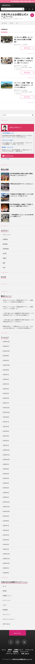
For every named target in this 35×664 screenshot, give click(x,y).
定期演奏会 (6, 248)
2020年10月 (6, 459)
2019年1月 (6, 549)
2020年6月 (6, 473)
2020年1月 (6, 497)
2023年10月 (6, 351)
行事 (4, 267)
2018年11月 (6, 558)
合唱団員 (5, 239)
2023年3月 (6, 360)
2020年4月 (6, 483)
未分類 (25, 44)
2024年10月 (6, 341)
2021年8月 (6, 417)
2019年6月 (6, 530)
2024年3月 (6, 346)
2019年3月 (6, 539)
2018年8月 (6, 572)
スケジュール (6, 234)
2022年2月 (6, 398)
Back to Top (17, 633)
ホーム (4, 586)
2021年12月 (6, 407)
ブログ (4, 605)
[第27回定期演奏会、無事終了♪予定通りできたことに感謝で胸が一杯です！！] (5, 207)
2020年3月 (6, 488)
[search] (22, 9)
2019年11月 (6, 506)
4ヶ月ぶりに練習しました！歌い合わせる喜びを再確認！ (24, 39)
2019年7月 (6, 525)
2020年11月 (6, 455)
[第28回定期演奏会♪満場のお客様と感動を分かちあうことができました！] (5, 177)
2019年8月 (6, 521)
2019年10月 (6, 511)
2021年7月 (6, 421)
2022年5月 (6, 384)
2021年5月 (6, 426)
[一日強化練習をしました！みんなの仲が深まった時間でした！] (5, 218)
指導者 (4, 591)
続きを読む (27, 48)
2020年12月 (6, 450)
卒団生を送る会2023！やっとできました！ (22, 184)
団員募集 (5, 244)
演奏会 (4, 258)
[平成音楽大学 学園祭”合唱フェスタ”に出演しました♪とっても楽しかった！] (5, 197)
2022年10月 (6, 365)
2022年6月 (6, 379)
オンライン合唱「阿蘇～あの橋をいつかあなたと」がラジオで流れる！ (23, 85)
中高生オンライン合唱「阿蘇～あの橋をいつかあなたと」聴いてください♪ (23, 60)
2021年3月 (6, 436)
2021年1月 (6, 445)
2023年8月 (6, 355)
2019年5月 (6, 535)
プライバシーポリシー (9, 619)
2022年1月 (6, 403)
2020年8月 (6, 469)
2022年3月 (6, 393)
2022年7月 (6, 374)
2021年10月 (6, 412)
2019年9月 (6, 516)
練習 (4, 263)
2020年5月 (6, 478)
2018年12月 (6, 554)
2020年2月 (6, 492)
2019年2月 (6, 544)
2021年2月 (6, 440)
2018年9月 (6, 568)
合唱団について (7, 595)
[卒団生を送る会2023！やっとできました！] (5, 187)
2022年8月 (6, 370)
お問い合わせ (6, 624)
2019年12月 (6, 502)
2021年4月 (6, 431)
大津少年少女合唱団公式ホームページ (14, 15)
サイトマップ (6, 614)
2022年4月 (6, 389)
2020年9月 (6, 464)
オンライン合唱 (20, 67)
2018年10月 (6, 563)
